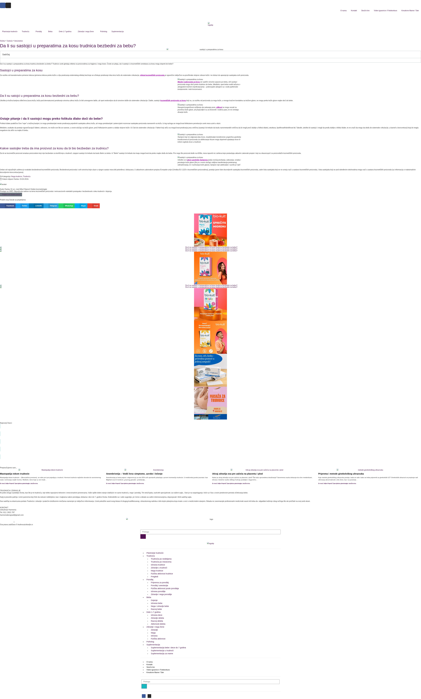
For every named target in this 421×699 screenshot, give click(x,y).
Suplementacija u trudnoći (162, 650)
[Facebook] (2, 5)
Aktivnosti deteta (158, 624)
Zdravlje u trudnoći (159, 568)
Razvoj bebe (156, 609)
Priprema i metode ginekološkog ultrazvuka (341, 474)
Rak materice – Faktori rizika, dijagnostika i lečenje (164, 440)
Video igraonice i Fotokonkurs (385, 11)
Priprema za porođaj (160, 582)
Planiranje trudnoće (9, 31)
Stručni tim (365, 11)
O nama (343, 11)
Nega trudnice (18, 41)
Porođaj (39, 31)
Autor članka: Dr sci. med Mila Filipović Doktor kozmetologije (23, 189)
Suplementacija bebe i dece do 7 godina (168, 648)
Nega (153, 633)
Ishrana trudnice (158, 565)
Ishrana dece (156, 615)
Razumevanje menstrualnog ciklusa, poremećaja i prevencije (168, 425)
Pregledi (154, 577)
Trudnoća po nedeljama (161, 559)
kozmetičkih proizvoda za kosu (173, 100)
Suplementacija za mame (162, 653)
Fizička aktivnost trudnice (162, 574)
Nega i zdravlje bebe (160, 606)
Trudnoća (25, 31)
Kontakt (354, 11)
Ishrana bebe (156, 603)
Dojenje (154, 600)
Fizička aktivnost (158, 639)
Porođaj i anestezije (159, 585)
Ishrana (154, 636)
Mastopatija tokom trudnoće (14, 474)
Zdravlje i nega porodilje (161, 594)
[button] (418, 54)
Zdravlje (154, 630)
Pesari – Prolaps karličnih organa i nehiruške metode (165, 455)
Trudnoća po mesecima (161, 562)
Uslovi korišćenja (6, 522)
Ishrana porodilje (158, 591)
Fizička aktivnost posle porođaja (165, 588)
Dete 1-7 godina (65, 31)
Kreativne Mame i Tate (410, 11)
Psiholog (103, 31)
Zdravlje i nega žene (86, 31)
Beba (50, 31)
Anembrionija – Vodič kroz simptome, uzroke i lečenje (134, 474)
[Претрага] (143, 536)
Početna (2, 41)
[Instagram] (8, 5)
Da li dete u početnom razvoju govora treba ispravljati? (166, 448)
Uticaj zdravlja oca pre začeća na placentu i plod (237, 474)
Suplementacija (117, 31)
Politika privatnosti (22, 522)
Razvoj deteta (157, 621)
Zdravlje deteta (157, 618)
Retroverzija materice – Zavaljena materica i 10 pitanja (165, 432)
